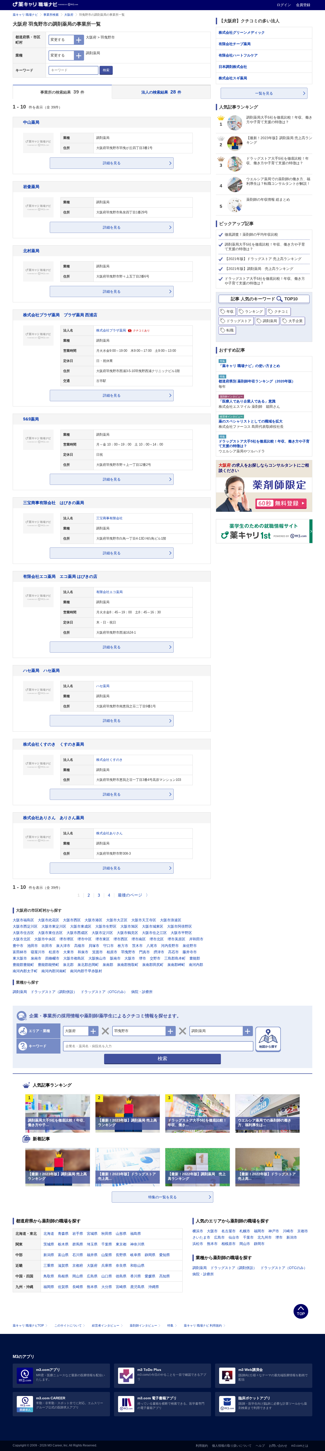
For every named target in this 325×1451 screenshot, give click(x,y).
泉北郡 (68, 965)
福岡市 (259, 1231)
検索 (106, 70)
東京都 (121, 1244)
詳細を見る (112, 163)
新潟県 (48, 1255)
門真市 (144, 952)
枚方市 (123, 946)
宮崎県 (121, 1287)
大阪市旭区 (129, 926)
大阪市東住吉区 (50, 933)
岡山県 (77, 1276)
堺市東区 (102, 939)
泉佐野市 (190, 946)
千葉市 (248, 1237)
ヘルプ (260, 1445)
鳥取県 (48, 1276)
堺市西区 (120, 939)
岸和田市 (196, 939)
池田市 (32, 946)
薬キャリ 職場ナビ (25, 14)
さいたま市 (201, 1237)
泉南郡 (108, 965)
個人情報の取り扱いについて (232, 1445)
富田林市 (20, 952)
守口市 (108, 946)
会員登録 (303, 5)
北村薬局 (31, 250)
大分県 (106, 1287)
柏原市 (112, 952)
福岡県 (48, 1287)
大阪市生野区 (106, 926)
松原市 (54, 952)
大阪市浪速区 (170, 920)
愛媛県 (150, 1276)
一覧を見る (264, 93)
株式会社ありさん (109, 833)
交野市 (155, 958)
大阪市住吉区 (23, 933)
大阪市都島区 (74, 958)
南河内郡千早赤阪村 (86, 971)
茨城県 (48, 1244)
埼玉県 (92, 1244)
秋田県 (106, 1234)
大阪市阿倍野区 (179, 926)
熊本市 (212, 1244)
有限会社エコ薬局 (109, 592)
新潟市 (291, 1237)
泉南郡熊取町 (127, 965)
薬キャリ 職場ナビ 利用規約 (203, 1325)
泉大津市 (63, 946)
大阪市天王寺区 (143, 920)
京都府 (77, 1265)
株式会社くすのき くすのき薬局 (53, 744)
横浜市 (197, 1231)
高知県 (164, 1276)
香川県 (135, 1276)
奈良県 (121, 1265)
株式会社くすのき (109, 760)
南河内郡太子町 (25, 971)
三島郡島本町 (175, 958)
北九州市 (264, 1237)
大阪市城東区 (152, 926)
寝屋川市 (38, 952)
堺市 (142, 958)
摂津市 (159, 952)
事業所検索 (51, 14)
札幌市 (244, 1231)
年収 (230, 311)
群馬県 (77, 1244)
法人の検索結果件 (161, 92)
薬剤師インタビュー (143, 1325)
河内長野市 (170, 946)
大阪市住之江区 (154, 933)
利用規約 (202, 1445)
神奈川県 (137, 1244)
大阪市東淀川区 (53, 926)
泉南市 (36, 958)
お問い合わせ (278, 1445)
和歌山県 (137, 1265)
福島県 (135, 1234)
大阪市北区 (21, 939)
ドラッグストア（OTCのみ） (104, 992)
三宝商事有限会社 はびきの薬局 (53, 502)
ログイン (284, 5)
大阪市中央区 (45, 939)
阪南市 (115, 958)
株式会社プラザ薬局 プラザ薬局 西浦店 (60, 315)
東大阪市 (20, 958)
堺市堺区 (66, 939)
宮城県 (92, 1234)
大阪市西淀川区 (25, 926)
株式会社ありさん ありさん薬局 (53, 817)
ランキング (254, 311)
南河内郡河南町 (53, 971)
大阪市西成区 (77, 933)
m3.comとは (299, 1445)
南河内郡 (196, 965)
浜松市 (197, 1244)
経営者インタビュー (105, 1325)
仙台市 (234, 1237)
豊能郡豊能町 (23, 965)
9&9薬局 (31, 419)
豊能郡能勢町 (48, 965)
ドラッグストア (238, 321)
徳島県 (121, 1276)
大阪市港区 (93, 920)
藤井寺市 (190, 952)
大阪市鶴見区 (127, 933)
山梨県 (106, 1255)
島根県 (63, 1276)
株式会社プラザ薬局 (111, 330)
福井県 (92, 1255)
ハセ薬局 (102, 686)
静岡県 (150, 1255)
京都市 (302, 1231)
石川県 (77, 1255)
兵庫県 (106, 1265)
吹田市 (47, 946)
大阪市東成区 (80, 926)
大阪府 (68, 14)
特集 (170, 1325)
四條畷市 (52, 958)
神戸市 (273, 1231)
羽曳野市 (128, 952)
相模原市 (228, 1244)
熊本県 (92, 1287)
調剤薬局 (20, 992)
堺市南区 (139, 939)
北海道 (48, 1234)
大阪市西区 (72, 920)
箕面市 (97, 952)
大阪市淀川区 (102, 933)
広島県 (92, 1276)
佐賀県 (63, 1287)
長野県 (121, 1255)
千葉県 (106, 1244)
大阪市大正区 (116, 920)
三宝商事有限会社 (109, 518)
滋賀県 (63, 1265)
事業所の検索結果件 (62, 92)
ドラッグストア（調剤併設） (54, 992)
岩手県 (77, 1234)
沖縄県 (153, 1287)
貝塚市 (94, 946)
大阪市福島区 (23, 920)
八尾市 (152, 946)
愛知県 (164, 1255)
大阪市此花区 (48, 920)
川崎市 (288, 1231)
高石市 (173, 952)
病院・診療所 (142, 992)
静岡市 (259, 1244)
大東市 (68, 952)
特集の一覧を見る (162, 1197)
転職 (230, 330)
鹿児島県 (137, 1287)
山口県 (106, 1276)
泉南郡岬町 (176, 965)
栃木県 (63, 1244)
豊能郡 (194, 958)
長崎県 (77, 1287)
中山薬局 (31, 122)
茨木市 (137, 946)
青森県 (63, 1234)
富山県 (63, 1255)
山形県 (121, 1234)
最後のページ (130, 895)
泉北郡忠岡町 (88, 965)
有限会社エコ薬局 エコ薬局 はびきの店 (60, 576)
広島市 (219, 1237)
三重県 (48, 1265)
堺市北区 (157, 939)
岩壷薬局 (31, 186)
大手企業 (295, 321)
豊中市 (18, 946)
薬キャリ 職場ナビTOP (28, 1325)
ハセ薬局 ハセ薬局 (41, 670)
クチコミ (281, 311)
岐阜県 (135, 1255)
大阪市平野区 (181, 933)
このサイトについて (68, 1325)
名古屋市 (228, 1231)
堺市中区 (84, 939)
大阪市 (129, 958)
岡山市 (244, 1244)
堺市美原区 (176, 939)
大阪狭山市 (97, 958)
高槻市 (79, 946)
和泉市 (83, 952)
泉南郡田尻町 (153, 965)
